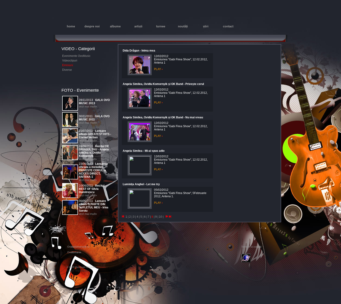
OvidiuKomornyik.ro (78, 246)
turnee (160, 26)
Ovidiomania (74, 252)
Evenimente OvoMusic (76, 56)
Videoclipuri (69, 60)
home (71, 26)
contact (228, 26)
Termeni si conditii (251, 246)
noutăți (183, 26)
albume (115, 26)
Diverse (67, 69)
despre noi (92, 26)
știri (206, 26)
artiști (138, 26)
